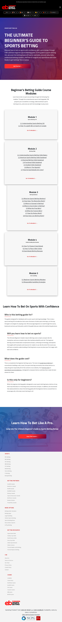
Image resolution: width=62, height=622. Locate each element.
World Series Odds (12, 538)
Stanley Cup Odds (11, 535)
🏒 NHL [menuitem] (6, 12)
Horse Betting (8, 471)
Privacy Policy (8, 565)
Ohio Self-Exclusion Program (31, 614)
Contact (7, 569)
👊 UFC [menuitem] (37, 12)
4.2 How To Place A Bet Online (32, 249)
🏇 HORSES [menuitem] (53, 12)
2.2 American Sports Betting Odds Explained (32, 157)
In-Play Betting (8, 525)
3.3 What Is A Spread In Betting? (33, 203)
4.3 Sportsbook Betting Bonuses (32, 251)
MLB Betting (8, 468)
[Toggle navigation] (60, 7)
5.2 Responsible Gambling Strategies (33, 282)
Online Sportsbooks (12, 542)
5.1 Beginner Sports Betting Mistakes (34, 280)
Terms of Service (9, 560)
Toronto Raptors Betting (13, 549)
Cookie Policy (8, 567)
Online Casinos (11, 545)
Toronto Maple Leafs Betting (14, 547)
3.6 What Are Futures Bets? (33, 211)
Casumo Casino (11, 589)
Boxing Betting (8, 475)
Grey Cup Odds (11, 540)
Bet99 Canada (10, 488)
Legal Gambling (8, 515)
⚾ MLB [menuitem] (29, 12)
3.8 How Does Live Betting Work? (33, 216)
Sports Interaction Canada (13, 495)
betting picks (45, 367)
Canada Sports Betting (45, 363)
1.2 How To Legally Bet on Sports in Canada (32, 126)
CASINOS (9, 578)
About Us (7, 558)
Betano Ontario (11, 500)
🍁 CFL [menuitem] (44, 12)
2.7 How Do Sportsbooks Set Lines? (32, 170)
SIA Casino (9, 587)
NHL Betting (7, 459)
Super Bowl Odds (11, 533)
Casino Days (10, 580)
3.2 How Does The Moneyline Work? (33, 201)
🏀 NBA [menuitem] (21, 12)
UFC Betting (7, 461)
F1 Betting (7, 473)
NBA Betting (8, 464)
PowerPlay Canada (11, 502)
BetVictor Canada (11, 486)
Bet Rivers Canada (11, 498)
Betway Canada (11, 493)
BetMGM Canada (11, 491)
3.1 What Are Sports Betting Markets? (34, 199)
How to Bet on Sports (10, 522)
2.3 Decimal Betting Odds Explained (32, 160)
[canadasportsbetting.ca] (9, 7)
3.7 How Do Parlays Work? (33, 213)
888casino (9, 592)
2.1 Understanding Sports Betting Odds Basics (32, 155)
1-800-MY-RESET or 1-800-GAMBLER (31, 610)
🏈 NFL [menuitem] (13, 12)
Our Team (7, 562)
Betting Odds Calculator (10, 511)
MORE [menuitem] (35, 15)
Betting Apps (8, 513)
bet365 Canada (11, 484)
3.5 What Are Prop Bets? (33, 208)
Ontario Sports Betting (10, 518)
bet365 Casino (10, 585)
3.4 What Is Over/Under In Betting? (33, 206)
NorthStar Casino (11, 583)
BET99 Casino (10, 594)
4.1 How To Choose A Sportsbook (32, 246)
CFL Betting (7, 466)
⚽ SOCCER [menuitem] (26, 15)
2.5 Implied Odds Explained (32, 165)
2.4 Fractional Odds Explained (32, 162)
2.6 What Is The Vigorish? (32, 167)
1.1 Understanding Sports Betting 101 (32, 123)
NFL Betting (7, 457)
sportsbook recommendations (13, 370)
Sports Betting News (10, 520)
